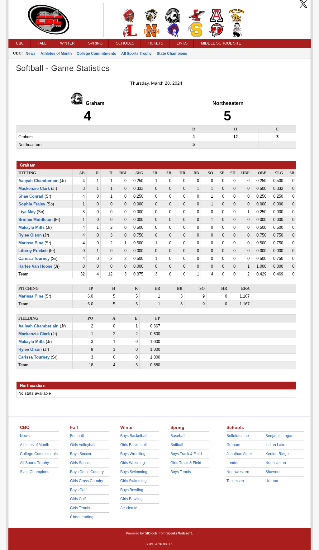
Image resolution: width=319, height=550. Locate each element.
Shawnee (273, 472)
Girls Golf (78, 499)
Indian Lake (275, 445)
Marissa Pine (30, 243)
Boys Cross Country (87, 472)
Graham (233, 445)
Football (77, 436)
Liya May (27, 212)
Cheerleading (81, 517)
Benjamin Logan (279, 436)
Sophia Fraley (31, 204)
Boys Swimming (133, 472)
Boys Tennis (180, 472)
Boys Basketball (133, 436)
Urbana (271, 481)
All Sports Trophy (136, 53)
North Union (275, 463)
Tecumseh (235, 481)
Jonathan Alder (239, 454)
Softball (176, 445)
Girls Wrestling (132, 463)
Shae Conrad (30, 196)
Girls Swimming (133, 481)
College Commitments (96, 53)
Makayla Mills (31, 227)
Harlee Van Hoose (35, 266)
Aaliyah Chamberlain (38, 181)
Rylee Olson (30, 235)
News (31, 53)
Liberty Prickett (33, 251)
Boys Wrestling (132, 454)
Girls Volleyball (82, 445)
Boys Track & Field (186, 454)
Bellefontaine (237, 436)
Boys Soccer (80, 454)
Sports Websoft (179, 533)
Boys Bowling (131, 490)
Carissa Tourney (34, 258)
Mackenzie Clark (34, 188)
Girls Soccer (80, 463)
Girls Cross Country (86, 481)
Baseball (177, 436)
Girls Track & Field (185, 463)
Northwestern (237, 472)
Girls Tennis (80, 508)
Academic (128, 508)
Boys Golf (78, 490)
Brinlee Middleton (35, 220)
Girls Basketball (133, 445)
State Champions (172, 53)
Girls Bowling (131, 499)
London (233, 463)
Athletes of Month (56, 53)
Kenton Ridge (277, 454)
